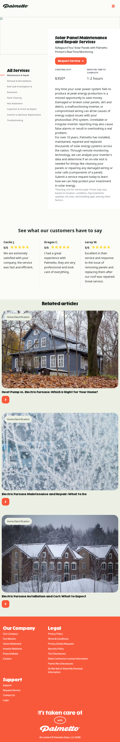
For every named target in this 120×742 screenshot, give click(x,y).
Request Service (69, 61)
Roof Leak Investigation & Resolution (19, 89)
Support (7, 685)
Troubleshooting (15, 120)
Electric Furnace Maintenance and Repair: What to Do (44, 494)
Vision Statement (12, 643)
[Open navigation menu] (113, 6)
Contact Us (9, 695)
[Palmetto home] (16, 6)
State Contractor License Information (68, 658)
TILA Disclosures (57, 653)
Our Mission (9, 638)
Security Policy (56, 648)
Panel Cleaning (14, 97)
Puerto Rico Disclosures (60, 663)
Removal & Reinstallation (19, 81)
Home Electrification (18, 317)
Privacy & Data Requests (61, 643)
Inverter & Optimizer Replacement (24, 114)
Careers (7, 658)
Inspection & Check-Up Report (22, 109)
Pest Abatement (15, 103)
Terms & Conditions (58, 638)
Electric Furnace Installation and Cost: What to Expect (44, 596)
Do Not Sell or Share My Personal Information (65, 670)
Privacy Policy (55, 633)
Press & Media (10, 653)
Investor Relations (12, 648)
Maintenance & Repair (18, 75)
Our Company (10, 633)
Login (6, 700)
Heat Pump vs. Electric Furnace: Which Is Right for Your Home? (50, 392)
